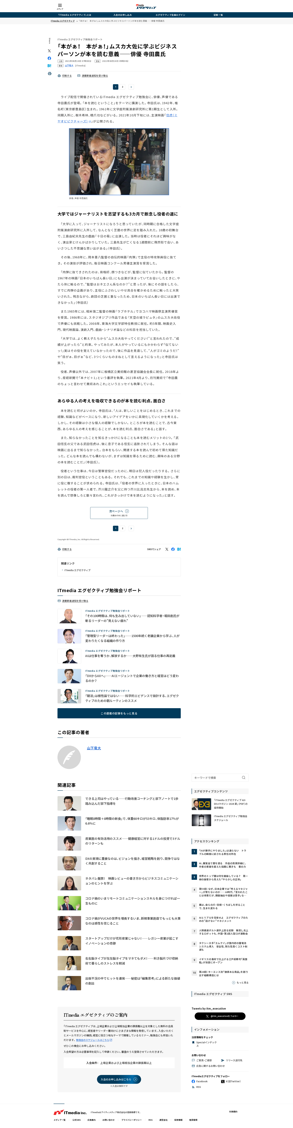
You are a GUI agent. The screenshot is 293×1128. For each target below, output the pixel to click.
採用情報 (178, 1119)
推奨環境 (193, 1119)
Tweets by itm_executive (209, 1008)
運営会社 (163, 1119)
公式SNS (76, 1119)
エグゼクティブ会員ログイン (170, 14)
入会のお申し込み (122, 14)
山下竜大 (94, 748)
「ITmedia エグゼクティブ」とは (74, 14)
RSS (151, 1119)
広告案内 (91, 1119)
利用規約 (233, 1111)
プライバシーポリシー (131, 1119)
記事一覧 (218, 14)
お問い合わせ (108, 1119)
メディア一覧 (60, 1119)
